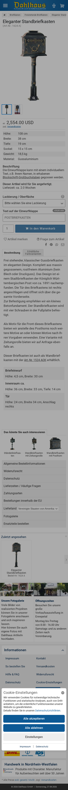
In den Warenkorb (42, 228)
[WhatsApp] (56, 244)
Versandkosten (14, 126)
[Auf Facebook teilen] (46, 244)
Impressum (12, 658)
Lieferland (10, 508)
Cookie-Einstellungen (49, 682)
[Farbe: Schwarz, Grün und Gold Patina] (6, 109)
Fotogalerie (11, 516)
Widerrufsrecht (13, 471)
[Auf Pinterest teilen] (51, 244)
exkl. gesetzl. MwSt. (25, 780)
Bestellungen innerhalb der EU (23, 500)
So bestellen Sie (15, 666)
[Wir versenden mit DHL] (12, 753)
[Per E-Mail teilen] (62, 244)
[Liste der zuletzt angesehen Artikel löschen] (66, 536)
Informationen (15, 650)
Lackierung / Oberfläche (18, 196)
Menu (5, 5)
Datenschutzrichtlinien (47, 710)
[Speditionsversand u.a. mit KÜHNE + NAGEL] (27, 753)
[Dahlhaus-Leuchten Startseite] (30, 5)
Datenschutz (12, 478)
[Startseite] (4, 15)
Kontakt (41, 658)
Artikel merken (17, 239)
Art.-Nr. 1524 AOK (35, 360)
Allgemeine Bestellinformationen (24, 463)
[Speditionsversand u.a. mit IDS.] (40, 753)
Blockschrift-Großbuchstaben (21, 177)
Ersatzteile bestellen (16, 523)
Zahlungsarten (13, 493)
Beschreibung (12, 252)
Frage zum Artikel (52, 239)
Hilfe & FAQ (12, 674)
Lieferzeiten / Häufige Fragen (22, 486)
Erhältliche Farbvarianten (33, 252)
